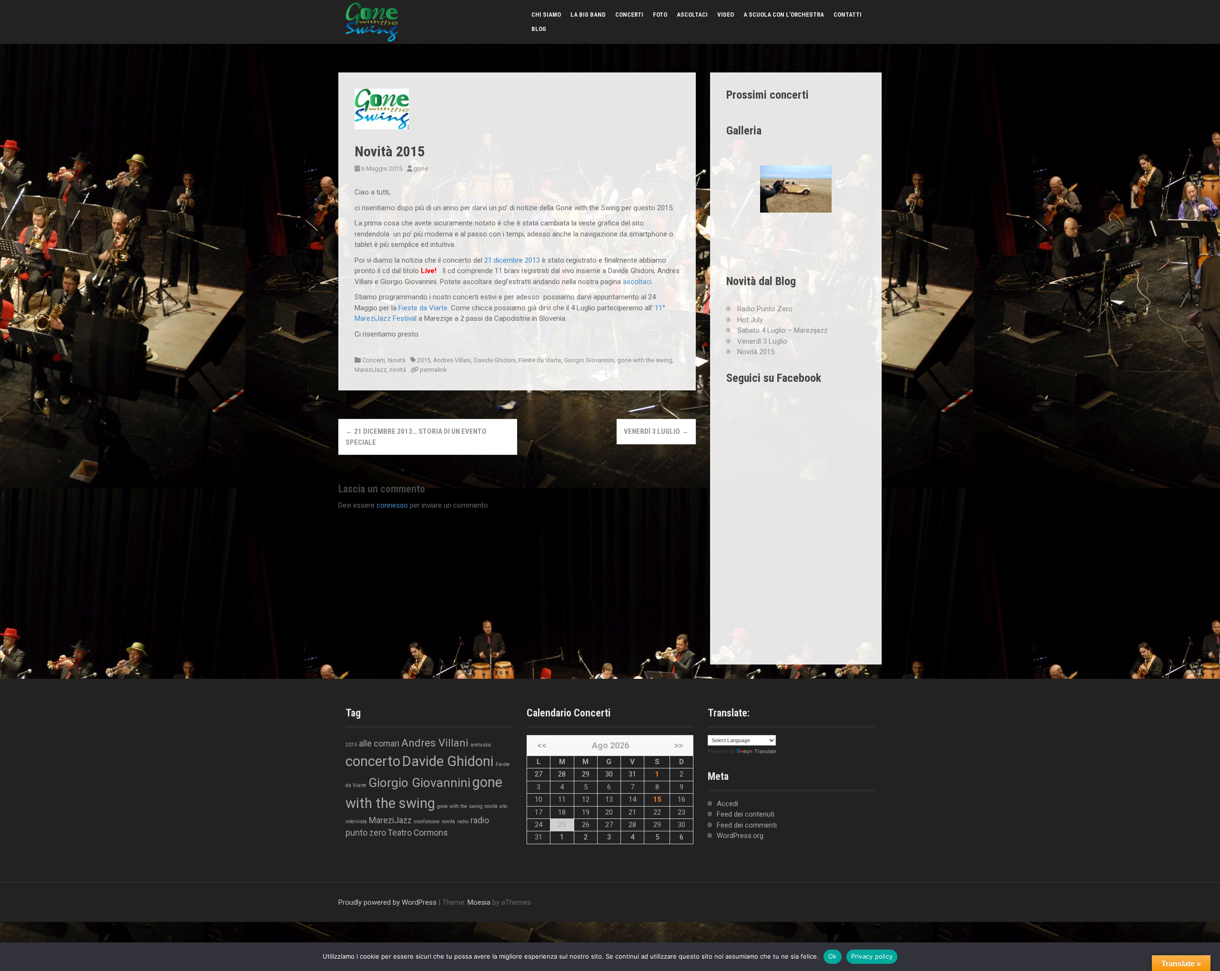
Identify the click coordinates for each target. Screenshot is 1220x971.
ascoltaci (637, 281)
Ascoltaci (692, 14)
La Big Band (588, 14)
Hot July (750, 320)
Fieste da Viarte (422, 308)
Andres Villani (452, 360)
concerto (373, 761)
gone (421, 168)
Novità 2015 (755, 352)
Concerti (629, 14)
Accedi (727, 803)
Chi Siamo (546, 14)
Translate (765, 751)
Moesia (479, 902)
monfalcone (427, 821)
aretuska (480, 745)
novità (397, 369)
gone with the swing (644, 360)
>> (678, 745)
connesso (392, 505)
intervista (356, 821)
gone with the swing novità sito (472, 806)
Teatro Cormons (418, 833)
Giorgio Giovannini (589, 360)
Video (725, 14)
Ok (832, 956)
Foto (660, 14)
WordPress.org (740, 835)
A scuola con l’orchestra (783, 14)
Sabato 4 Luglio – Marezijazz (782, 330)
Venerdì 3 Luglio (656, 431)
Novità (397, 360)
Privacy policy (872, 956)
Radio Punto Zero (765, 309)
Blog (538, 28)
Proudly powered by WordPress (387, 902)
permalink (432, 369)
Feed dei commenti (747, 825)
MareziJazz (370, 369)
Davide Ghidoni (495, 360)
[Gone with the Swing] (372, 21)
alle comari (379, 743)
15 (657, 799)
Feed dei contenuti (745, 814)
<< (542, 745)
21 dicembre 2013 (512, 260)
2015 (423, 360)
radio (462, 821)
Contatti (848, 14)
